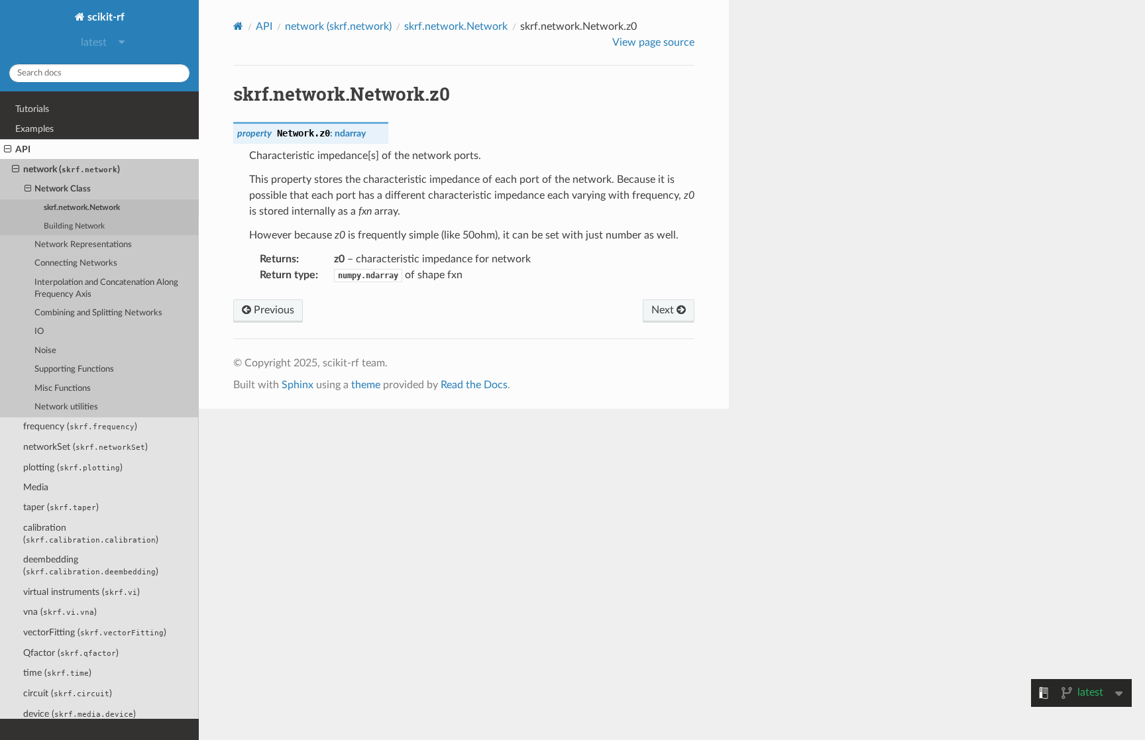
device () (79, 714)
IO (39, 331)
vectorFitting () (94, 632)
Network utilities (66, 407)
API (22, 149)
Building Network (74, 226)
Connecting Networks (75, 263)
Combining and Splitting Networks (98, 313)
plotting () (73, 467)
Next (664, 310)
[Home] (238, 26)
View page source (653, 42)
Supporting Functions (74, 369)
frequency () (80, 426)
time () (57, 673)
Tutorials (32, 109)
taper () (61, 507)
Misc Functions (62, 388)
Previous (272, 310)
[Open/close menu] (7, 150)
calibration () (90, 534)
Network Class (62, 189)
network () (71, 169)
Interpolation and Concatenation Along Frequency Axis (106, 288)
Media (35, 487)
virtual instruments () (81, 592)
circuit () (67, 693)
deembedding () (90, 565)
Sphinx (297, 385)
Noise (45, 350)
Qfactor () (71, 653)
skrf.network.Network (82, 207)
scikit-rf (105, 17)
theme (365, 385)
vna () (60, 612)
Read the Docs (474, 385)
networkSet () (85, 447)
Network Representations (83, 244)
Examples (34, 129)
